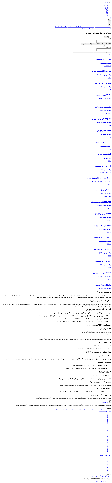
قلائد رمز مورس (96, 476)
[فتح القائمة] (109, 24)
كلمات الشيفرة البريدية (62, 409)
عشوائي (84, 43)
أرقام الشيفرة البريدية (105, 455)
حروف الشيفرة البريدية (105, 411)
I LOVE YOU (104, 43)
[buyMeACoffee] (110, 18)
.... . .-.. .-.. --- (83, 52)
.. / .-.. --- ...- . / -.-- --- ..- (100, 52)
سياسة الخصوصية (106, 481)
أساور (106, 12)
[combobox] (109, 22)
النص (110, 37)
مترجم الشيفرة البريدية (87, 409)
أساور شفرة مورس (106, 476)
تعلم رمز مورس (97, 409)
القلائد (106, 13)
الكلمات (106, 10)
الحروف (106, 7)
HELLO (94, 43)
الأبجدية (106, 5)
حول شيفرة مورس (106, 409)
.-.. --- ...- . (76, 52)
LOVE (89, 43)
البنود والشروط (97, 481)
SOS (109, 43)
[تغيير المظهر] (109, 20)
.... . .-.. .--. (90, 52)
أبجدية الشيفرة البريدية (75, 409)
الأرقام (106, 9)
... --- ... (109, 52)
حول (107, 15)
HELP (98, 43)
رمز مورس (108, 45)
